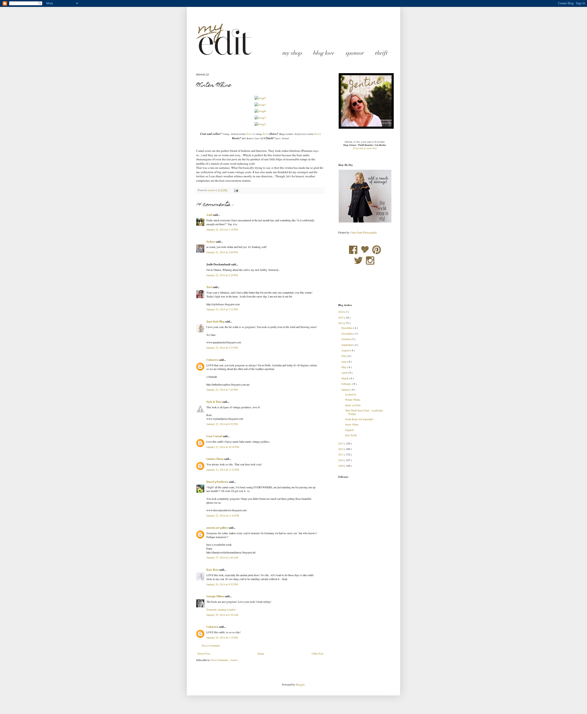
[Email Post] (236, 190)
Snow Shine (351, 424)
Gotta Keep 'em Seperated (359, 419)
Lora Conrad (214, 436)
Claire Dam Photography (363, 232)
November (347, 333)
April (344, 372)
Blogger (300, 684)
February (346, 384)
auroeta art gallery (217, 528)
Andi (209, 215)
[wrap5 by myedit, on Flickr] (260, 98)
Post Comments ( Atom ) (224, 660)
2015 (341, 317)
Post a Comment (211, 645)
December (347, 328)
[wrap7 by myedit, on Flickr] (260, 118)
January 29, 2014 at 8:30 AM (222, 615)
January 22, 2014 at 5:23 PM (222, 347)
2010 (341, 460)
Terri (209, 287)
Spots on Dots (353, 405)
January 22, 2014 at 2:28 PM (222, 275)
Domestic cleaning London (220, 609)
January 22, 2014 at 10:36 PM (222, 447)
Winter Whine (352, 399)
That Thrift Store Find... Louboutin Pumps (364, 411)
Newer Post (203, 653)
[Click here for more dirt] (364, 148)
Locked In (350, 394)
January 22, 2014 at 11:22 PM (222, 469)
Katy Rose (212, 570)
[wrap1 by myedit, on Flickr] (260, 105)
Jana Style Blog (215, 321)
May (344, 367)
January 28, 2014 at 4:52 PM (222, 584)
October (346, 339)
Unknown (212, 360)
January (346, 389)
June (344, 361)
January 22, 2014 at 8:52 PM (222, 424)
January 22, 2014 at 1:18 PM (222, 229)
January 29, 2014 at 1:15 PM (222, 637)
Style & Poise (214, 402)
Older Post (317, 653)
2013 (341, 443)
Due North (351, 435)
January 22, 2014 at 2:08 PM (222, 252)
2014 (341, 323)
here (249, 134)
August (345, 350)
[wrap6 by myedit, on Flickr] (260, 111)
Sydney (211, 242)
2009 (341, 465)
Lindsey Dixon (215, 459)
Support (349, 430)
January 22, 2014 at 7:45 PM (222, 389)
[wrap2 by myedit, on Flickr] (260, 124)
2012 (341, 449)
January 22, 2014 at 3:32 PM (222, 309)
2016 (341, 312)
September (347, 345)
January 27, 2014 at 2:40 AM (222, 557)
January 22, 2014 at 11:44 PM (222, 515)
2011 (341, 454)
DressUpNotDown (217, 482)
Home (261, 653)
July (344, 356)
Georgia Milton (215, 596)
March (345, 378)
